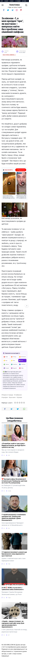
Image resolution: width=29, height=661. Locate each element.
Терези (6, 364)
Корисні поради (8, 395)
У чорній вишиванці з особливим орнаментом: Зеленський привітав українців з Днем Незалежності (14, 517)
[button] (9, 185)
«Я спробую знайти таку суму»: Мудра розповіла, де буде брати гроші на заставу (13, 445)
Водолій (14, 368)
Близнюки (22, 357)
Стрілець (22, 364)
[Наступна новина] (26, 305)
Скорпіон (14, 364)
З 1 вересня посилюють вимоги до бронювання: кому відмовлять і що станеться (14, 554)
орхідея (5, 397)
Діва (21, 360)
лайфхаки (18, 395)
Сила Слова (14, 5)
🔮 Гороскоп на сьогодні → (11, 353)
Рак (5, 360)
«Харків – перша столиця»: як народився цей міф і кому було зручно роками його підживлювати (13, 624)
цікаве (20, 397)
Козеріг (6, 368)
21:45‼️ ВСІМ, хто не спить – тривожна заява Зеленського (12, 588)
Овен (6, 357)
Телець (13, 357)
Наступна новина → (9, 54)
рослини (13, 397)
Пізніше (24, 659)
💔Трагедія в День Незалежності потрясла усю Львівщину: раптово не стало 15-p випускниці (14, 481)
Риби (21, 368)
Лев (13, 360)
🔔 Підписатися (21, 170)
